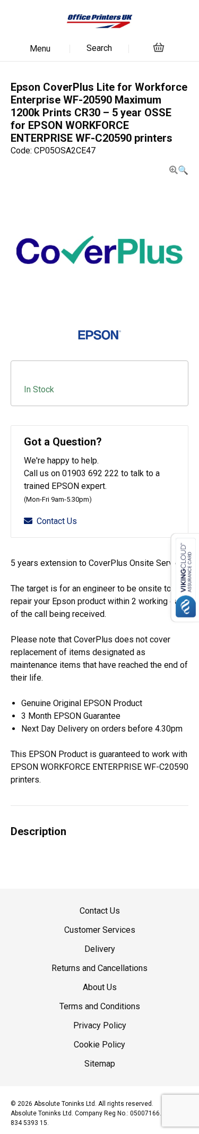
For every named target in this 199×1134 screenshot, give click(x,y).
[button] (178, 170)
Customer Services (99, 930)
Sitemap (99, 1064)
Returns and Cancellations (99, 968)
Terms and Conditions (99, 1006)
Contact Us (57, 521)
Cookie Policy (99, 1045)
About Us (100, 987)
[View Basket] (158, 47)
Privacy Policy (99, 1025)
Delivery (99, 949)
